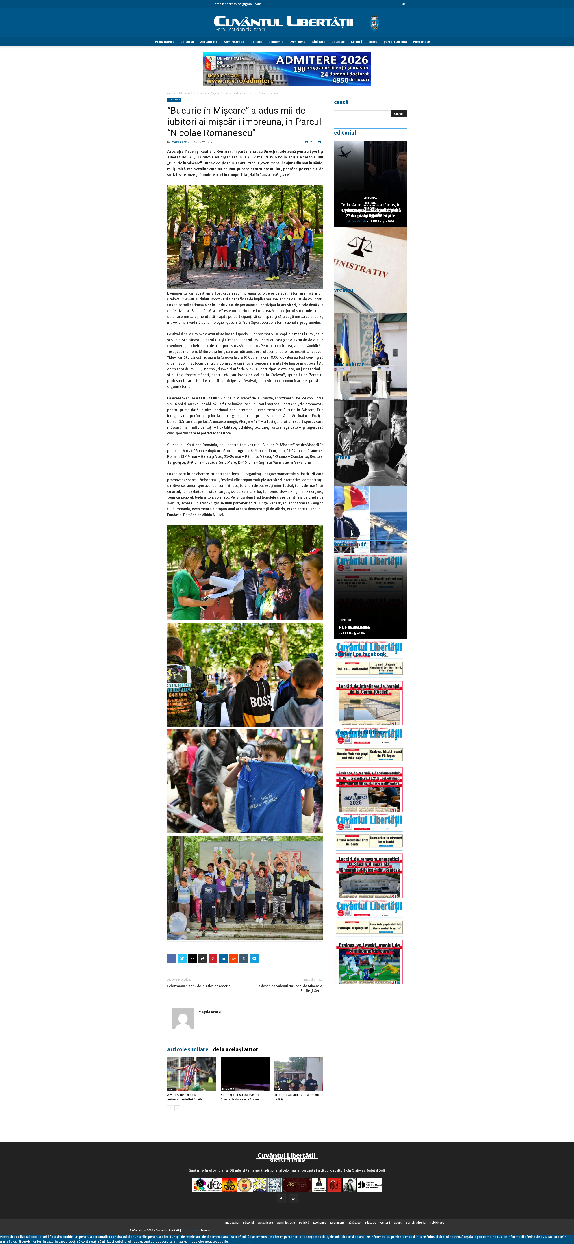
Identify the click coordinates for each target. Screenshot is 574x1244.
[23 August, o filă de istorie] (370, 443)
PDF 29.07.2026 (354, 627)
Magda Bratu (180, 141)
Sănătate (318, 42)
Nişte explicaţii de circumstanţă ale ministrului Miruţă (370, 213)
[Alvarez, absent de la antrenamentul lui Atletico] (191, 1074)
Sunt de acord (239, 1242)
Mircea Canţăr (356, 221)
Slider (172, 1089)
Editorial (187, 42)
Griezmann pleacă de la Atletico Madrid (198, 986)
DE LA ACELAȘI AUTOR (235, 1049)
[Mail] (403, 4)
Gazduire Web (190, 1230)
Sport (372, 42)
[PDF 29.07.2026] (370, 941)
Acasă (171, 93)
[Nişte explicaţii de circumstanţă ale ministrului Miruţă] (370, 529)
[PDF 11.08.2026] (370, 768)
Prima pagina (164, 42)
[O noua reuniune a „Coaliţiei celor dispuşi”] (370, 356)
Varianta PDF (350, 544)
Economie (276, 42)
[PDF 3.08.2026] (370, 855)
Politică (256, 42)
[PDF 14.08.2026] (370, 682)
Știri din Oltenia (395, 42)
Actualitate (208, 42)
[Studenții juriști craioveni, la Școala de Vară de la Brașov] (245, 1074)
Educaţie (338, 42)
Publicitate (421, 42)
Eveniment (297, 42)
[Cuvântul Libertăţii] (287, 23)
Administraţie (234, 42)
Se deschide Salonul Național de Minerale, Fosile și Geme (289, 988)
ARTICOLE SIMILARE (187, 1049)
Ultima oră (186, 93)
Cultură (356, 42)
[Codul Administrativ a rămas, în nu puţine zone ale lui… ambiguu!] (370, 270)
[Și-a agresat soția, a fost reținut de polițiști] (298, 1074)
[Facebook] (396, 4)
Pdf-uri (346, 620)
